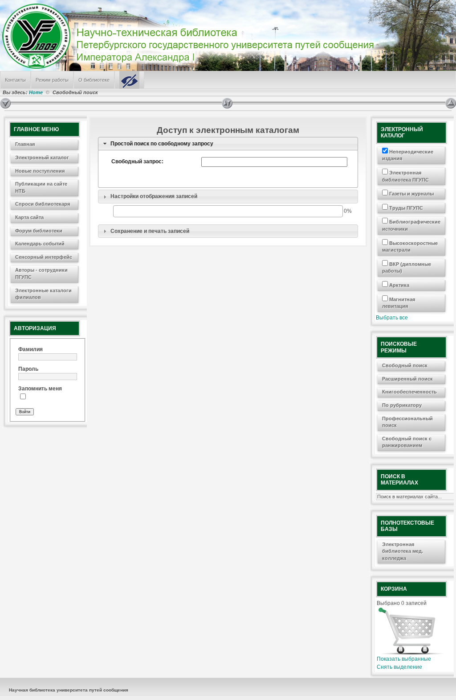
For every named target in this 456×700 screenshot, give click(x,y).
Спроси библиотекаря (42, 204)
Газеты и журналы (411, 193)
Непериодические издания (407, 155)
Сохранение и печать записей (149, 231)
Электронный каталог (42, 157)
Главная (25, 144)
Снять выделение (399, 667)
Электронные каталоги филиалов (43, 294)
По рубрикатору (402, 405)
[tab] (228, 144)
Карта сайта (29, 217)
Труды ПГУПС (405, 208)
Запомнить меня (40, 388)
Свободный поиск (405, 365)
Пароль (28, 369)
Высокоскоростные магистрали (410, 246)
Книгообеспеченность (409, 391)
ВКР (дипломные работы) (406, 267)
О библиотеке (94, 80)
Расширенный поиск (407, 378)
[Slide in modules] (5, 103)
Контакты (15, 80)
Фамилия (30, 349)
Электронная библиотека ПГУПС (405, 176)
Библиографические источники (411, 225)
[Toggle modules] (333, 103)
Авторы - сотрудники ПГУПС (41, 273)
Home (36, 92)
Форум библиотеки (38, 230)
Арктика (398, 285)
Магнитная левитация (398, 303)
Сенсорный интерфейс (43, 257)
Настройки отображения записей (153, 196)
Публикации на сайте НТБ (41, 187)
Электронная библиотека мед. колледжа (402, 551)
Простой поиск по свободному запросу (161, 144)
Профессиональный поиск (407, 422)
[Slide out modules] (450, 103)
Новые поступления (40, 171)
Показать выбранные (404, 659)
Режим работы (52, 80)
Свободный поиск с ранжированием (407, 442)
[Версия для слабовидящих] (129, 80)
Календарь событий (40, 243)
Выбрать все (392, 318)
